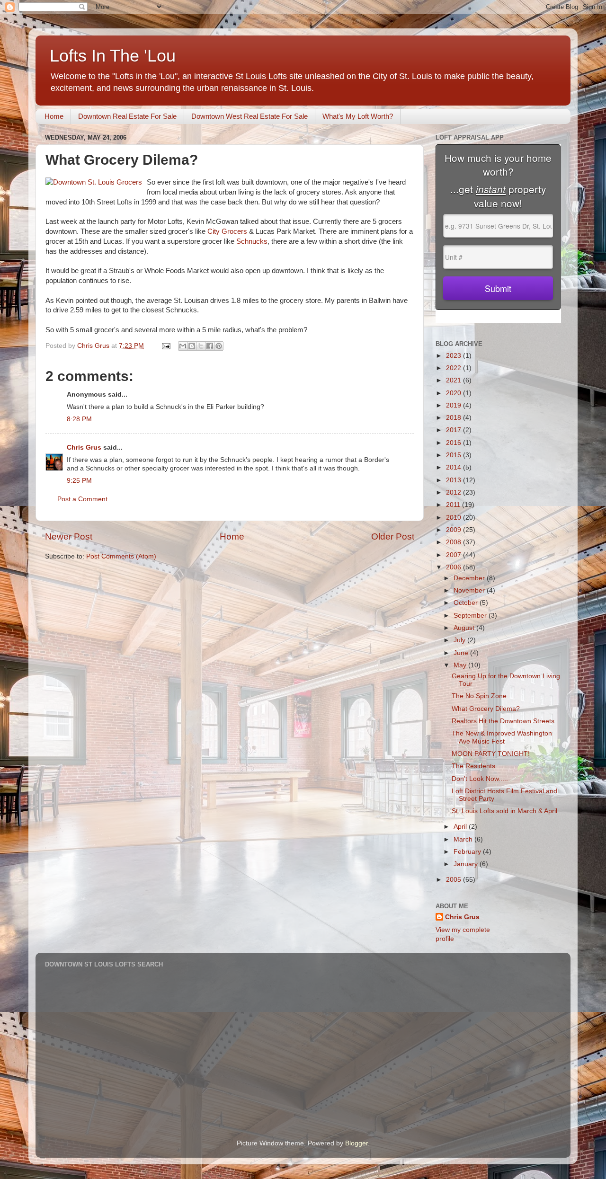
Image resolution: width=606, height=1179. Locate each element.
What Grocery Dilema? (486, 708)
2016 (454, 442)
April (461, 826)
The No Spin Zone (479, 696)
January (467, 864)
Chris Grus (84, 447)
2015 (454, 455)
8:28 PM (79, 419)
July (460, 640)
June (462, 652)
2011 (454, 504)
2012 (454, 492)
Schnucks (251, 241)
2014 (454, 467)
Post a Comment (82, 499)
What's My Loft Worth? (357, 116)
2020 (454, 393)
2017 (454, 430)
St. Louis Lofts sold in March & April (504, 811)
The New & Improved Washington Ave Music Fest (502, 737)
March (464, 839)
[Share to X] (200, 346)
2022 (454, 368)
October (467, 602)
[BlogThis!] (191, 346)
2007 (454, 554)
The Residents (473, 766)
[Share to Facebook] (209, 346)
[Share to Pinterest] (218, 346)
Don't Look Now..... (480, 778)
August (465, 627)
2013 (454, 480)
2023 (454, 355)
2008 (454, 542)
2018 (454, 417)
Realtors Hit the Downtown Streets (503, 721)
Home (54, 116)
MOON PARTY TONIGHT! (491, 753)
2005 (454, 879)
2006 (454, 567)
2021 (454, 380)
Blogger (356, 1143)
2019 (454, 405)
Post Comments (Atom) (121, 556)
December (470, 578)
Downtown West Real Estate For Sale (249, 116)
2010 (454, 517)
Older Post (392, 536)
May (461, 665)
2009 (454, 529)
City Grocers (227, 231)
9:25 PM (79, 480)
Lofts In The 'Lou (113, 55)
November (470, 590)
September (471, 615)
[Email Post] (165, 345)
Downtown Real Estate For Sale (127, 116)
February (468, 851)
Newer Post (68, 536)
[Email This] (182, 346)
